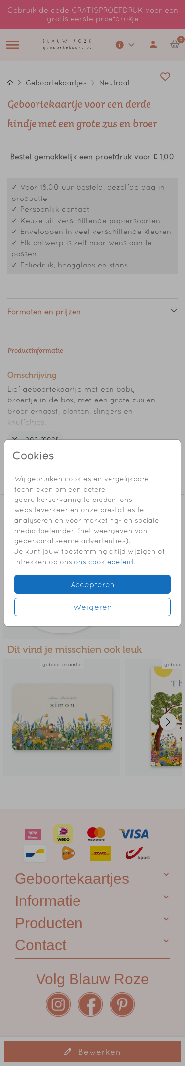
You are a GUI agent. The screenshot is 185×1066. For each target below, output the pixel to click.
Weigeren (92, 606)
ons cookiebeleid (103, 562)
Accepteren (93, 584)
